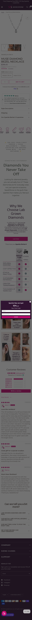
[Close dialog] (30, 302)
